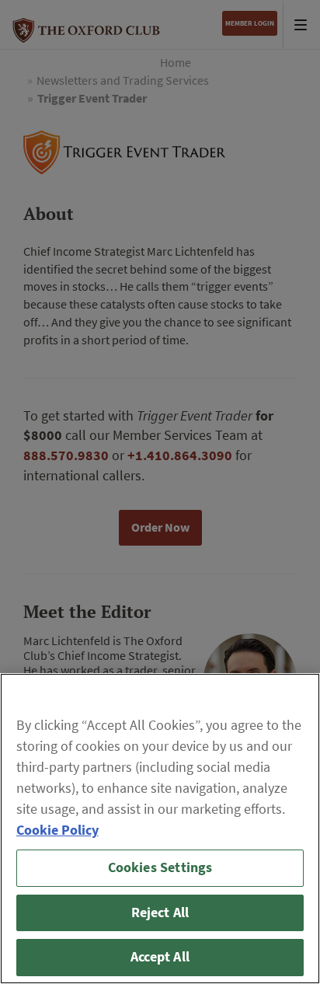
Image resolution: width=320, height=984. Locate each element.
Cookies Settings (160, 867)
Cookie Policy (57, 830)
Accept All (160, 956)
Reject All (160, 912)
